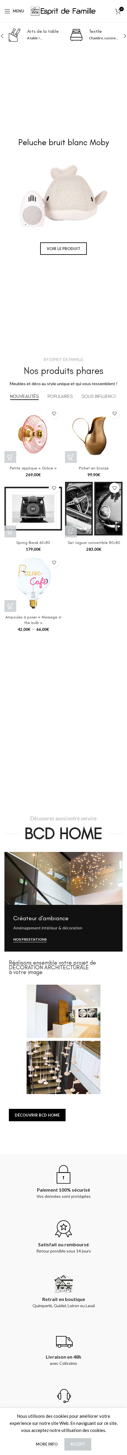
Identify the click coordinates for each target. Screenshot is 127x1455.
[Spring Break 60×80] (33, 508)
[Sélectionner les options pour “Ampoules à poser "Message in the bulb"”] (10, 606)
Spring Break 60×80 (33, 542)
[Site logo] (63, 10)
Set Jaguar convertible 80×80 (94, 542)
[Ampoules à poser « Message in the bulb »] (33, 583)
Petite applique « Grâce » (33, 468)
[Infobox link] (49, 35)
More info (47, 1444)
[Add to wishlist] (54, 413)
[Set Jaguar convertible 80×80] (94, 508)
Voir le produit (63, 248)
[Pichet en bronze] (94, 434)
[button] (7, 196)
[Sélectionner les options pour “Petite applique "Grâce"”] (10, 457)
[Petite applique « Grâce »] (33, 434)
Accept (77, 1444)
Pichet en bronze (94, 468)
